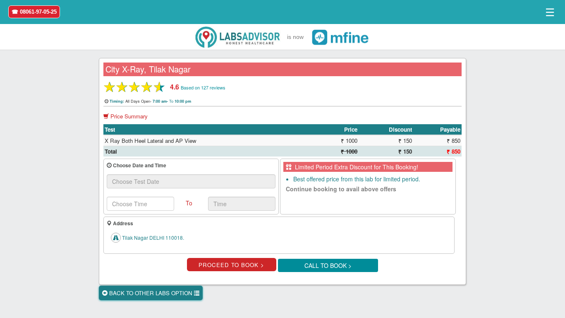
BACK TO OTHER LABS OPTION (151, 293)
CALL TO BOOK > (328, 265)
